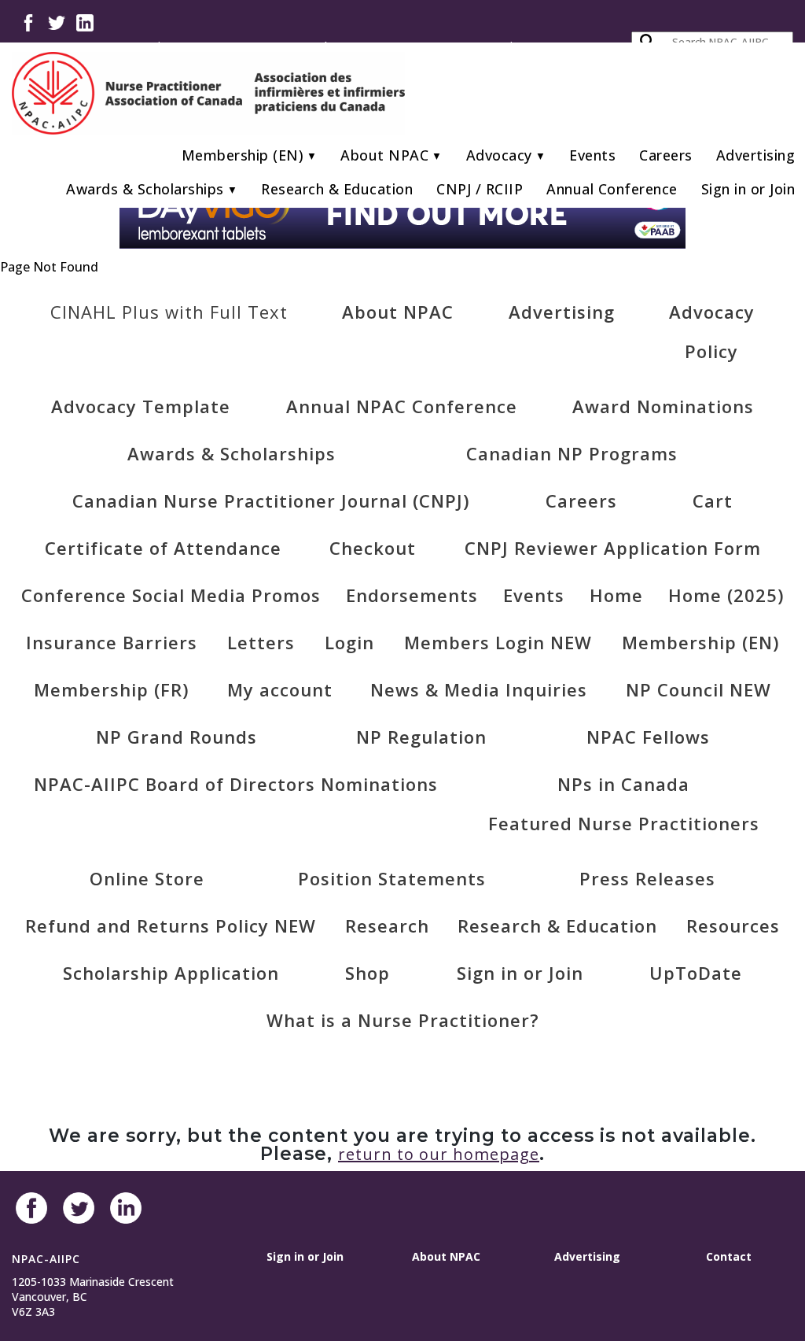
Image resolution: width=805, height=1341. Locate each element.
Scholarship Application (171, 973)
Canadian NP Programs (572, 453)
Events (592, 155)
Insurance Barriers (111, 642)
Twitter (56, 21)
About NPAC (384, 155)
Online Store (147, 878)
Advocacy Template (140, 406)
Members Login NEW (498, 642)
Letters (261, 642)
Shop (367, 973)
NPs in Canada (623, 784)
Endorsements (412, 595)
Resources (733, 925)
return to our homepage (438, 1154)
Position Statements (392, 878)
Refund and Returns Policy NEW (170, 925)
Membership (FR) (111, 689)
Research (387, 925)
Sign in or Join (748, 188)
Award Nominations (663, 406)
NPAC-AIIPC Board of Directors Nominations (236, 784)
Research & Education (337, 188)
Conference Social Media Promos (171, 595)
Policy (711, 351)
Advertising (756, 155)
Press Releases (647, 878)
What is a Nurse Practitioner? (402, 1020)
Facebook (28, 21)
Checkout (372, 548)
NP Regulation (421, 736)
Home (616, 595)
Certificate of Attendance (163, 548)
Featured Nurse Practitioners (623, 823)
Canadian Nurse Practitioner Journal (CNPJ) (270, 500)
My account (280, 689)
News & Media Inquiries (478, 689)
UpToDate (695, 973)
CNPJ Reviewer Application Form (613, 548)
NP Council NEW (698, 689)
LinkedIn (85, 21)
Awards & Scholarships (145, 188)
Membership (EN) (243, 155)
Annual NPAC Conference (401, 406)
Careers (666, 155)
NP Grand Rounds (176, 736)
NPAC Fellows (648, 736)
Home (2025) (726, 595)
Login (349, 642)
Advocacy (499, 155)
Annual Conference (612, 188)
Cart (713, 500)
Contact (729, 1256)
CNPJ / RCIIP (479, 188)
